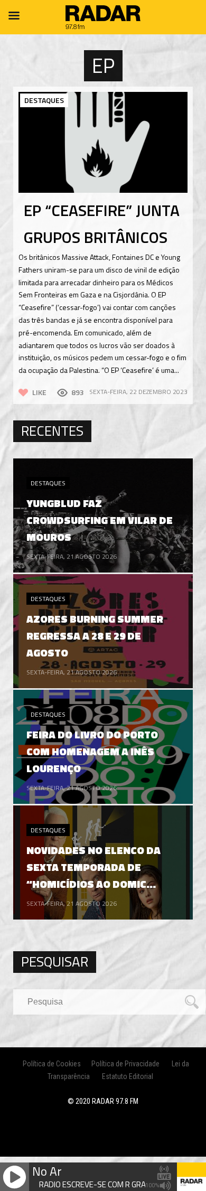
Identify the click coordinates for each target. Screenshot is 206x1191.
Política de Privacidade (125, 1063)
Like (39, 392)
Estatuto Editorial (127, 1076)
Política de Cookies (52, 1063)
